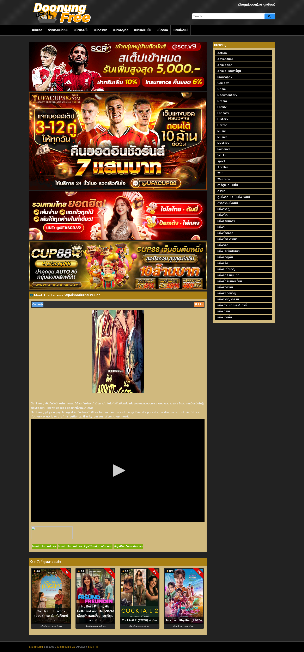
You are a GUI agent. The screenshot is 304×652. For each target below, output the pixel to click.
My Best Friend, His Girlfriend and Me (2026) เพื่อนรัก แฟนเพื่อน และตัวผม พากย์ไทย (95, 613)
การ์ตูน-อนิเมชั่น (227, 185)
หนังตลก (162, 30)
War (220, 173)
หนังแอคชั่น (81, 30)
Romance (224, 149)
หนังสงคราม (225, 287)
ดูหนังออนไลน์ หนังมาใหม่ (233, 197)
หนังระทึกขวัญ (226, 269)
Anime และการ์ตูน (229, 71)
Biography (224, 77)
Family (221, 107)
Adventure (225, 59)
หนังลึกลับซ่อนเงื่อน (229, 281)
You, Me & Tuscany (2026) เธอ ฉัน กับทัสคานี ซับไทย (51, 616)
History (222, 119)
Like (200, 304)
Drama (222, 101)
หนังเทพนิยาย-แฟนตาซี (232, 305)
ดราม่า (221, 191)
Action (222, 53)
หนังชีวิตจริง (225, 233)
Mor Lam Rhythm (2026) (184, 620)
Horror (222, 125)
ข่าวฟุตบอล (82, 647)
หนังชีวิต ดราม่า (227, 239)
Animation (224, 65)
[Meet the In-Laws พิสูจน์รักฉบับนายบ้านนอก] (31, 295)
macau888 (50, 647)
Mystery (223, 143)
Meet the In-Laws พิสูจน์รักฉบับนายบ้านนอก (85, 546)
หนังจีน (221, 227)
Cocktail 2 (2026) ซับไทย (140, 620)
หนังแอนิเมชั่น (142, 30)
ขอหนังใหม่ (181, 30)
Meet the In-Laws (44, 546)
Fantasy (223, 113)
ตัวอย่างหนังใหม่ (58, 30)
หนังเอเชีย (223, 311)
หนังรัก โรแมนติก (228, 275)
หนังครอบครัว (226, 221)
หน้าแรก (37, 30)
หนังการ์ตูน (224, 209)
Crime (221, 89)
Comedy (37, 304)
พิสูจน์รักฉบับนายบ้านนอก (128, 546)
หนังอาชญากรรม (228, 299)
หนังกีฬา (222, 215)
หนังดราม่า (100, 30)
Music (221, 131)
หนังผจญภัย (120, 30)
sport (221, 161)
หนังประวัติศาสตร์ (228, 251)
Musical (222, 137)
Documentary (227, 95)
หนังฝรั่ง (222, 263)
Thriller (222, 167)
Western (223, 179)
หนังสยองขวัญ (226, 293)
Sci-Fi (221, 155)
